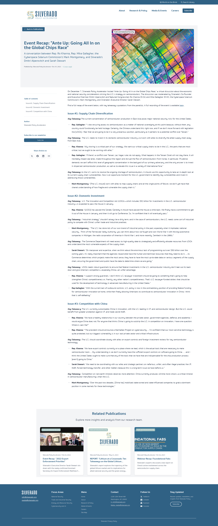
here (181, 105)
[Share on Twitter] (32, 156)
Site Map (84, 512)
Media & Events (159, 10)
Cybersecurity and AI (58, 506)
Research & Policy (138, 10)
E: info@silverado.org (118, 502)
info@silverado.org (29, 497)
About (122, 10)
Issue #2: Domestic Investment (38, 107)
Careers (175, 10)
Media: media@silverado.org (120, 505)
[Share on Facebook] (37, 156)
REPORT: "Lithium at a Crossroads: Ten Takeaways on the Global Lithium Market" (108, 460)
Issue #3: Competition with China (39, 111)
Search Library (188, 2)
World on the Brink (169, 2)
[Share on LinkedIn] (43, 156)
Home (83, 496)
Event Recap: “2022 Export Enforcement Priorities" (55, 460)
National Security (57, 496)
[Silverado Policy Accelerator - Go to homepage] (42, 15)
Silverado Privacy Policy (109, 521)
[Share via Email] (49, 156)
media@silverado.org (30, 500)
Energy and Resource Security (61, 503)
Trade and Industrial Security (61, 500)
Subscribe (188, 10)
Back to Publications (35, 29)
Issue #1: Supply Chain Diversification (40, 103)
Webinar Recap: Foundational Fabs (153, 458)
